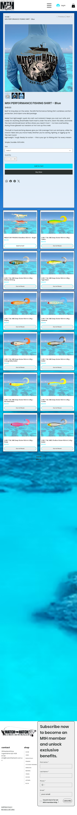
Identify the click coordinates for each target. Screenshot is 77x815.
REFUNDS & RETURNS (8, 810)
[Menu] (49, 5)
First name (44, 762)
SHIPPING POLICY (6, 807)
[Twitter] (18, 181)
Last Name (44, 772)
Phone (43, 781)
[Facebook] (10, 181)
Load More (38, 458)
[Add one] (15, 159)
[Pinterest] (14, 181)
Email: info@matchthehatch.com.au (12, 758)
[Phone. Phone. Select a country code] (43, 785)
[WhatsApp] (6, 181)
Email (42, 790)
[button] (73, 5)
